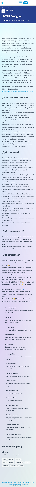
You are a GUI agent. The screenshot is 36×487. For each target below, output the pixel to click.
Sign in (20, 2)
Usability (27, 462)
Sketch (4, 459)
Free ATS (16, 482)
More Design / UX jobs (7, 7)
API (28, 484)
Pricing (4, 482)
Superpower (22, 482)
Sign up (25, 2)
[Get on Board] (2, 3)
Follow (12, 10)
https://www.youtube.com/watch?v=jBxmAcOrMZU (17, 91)
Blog (25, 484)
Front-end (18, 459)
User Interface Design (8, 462)
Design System (14, 465)
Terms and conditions (18, 484)
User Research (19, 462)
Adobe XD (10, 459)
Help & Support (10, 482)
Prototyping (5, 465)
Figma (21, 465)
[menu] (31, 3)
